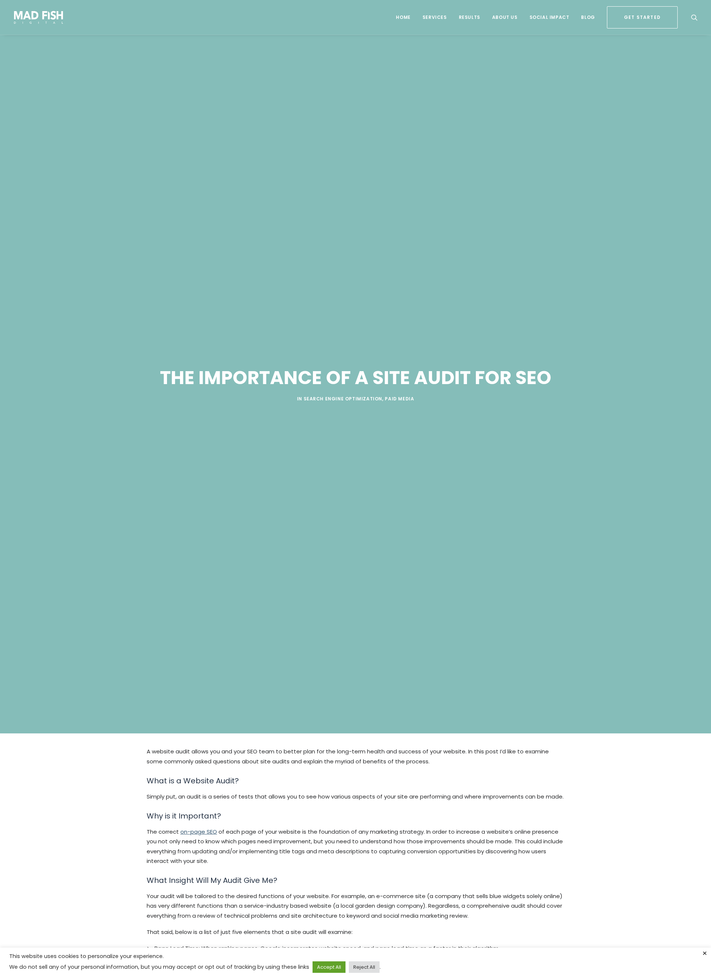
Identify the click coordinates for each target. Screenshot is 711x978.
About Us (505, 17)
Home (403, 17)
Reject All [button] (364, 967)
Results (469, 17)
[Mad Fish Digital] (38, 17)
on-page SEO (198, 832)
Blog (588, 17)
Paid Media (399, 399)
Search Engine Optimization (343, 399)
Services (435, 17)
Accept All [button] (329, 967)
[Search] (694, 17)
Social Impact (550, 17)
